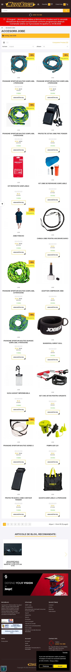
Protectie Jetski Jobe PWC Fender (52, 133)
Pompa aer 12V (53, 445)
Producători (4, 641)
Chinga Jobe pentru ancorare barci (52, 238)
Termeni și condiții (30, 623)
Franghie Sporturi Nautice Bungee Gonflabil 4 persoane (18, 341)
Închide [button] (65, 652)
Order (26, 643)
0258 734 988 (37, 15)
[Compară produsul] (21, 72)
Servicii (27, 617)
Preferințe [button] (46, 666)
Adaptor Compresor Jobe (53, 291)
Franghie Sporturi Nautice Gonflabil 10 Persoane (18, 292)
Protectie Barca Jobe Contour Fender (18, 499)
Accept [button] (60, 666)
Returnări (51, 609)
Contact (51, 605)
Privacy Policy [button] (54, 661)
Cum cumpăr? (29, 621)
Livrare (50, 607)
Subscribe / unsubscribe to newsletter (32, 648)
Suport (27, 613)
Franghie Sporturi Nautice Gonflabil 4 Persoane (53, 82)
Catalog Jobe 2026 (10, 36)
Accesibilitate (29, 607)
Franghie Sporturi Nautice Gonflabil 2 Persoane (18, 82)
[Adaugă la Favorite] (16, 72)
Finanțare (27, 619)
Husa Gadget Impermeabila (18, 393)
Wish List (27, 645)
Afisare (39, 46)
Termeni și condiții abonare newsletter (33, 630)
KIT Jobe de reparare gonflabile (52, 183)
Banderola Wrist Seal (52, 343)
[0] (51, 4)
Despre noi (28, 615)
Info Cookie (28, 628)
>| (29, 524)
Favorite (44, 4)
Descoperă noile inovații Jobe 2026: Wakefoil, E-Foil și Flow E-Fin (13, 563)
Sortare (4, 46)
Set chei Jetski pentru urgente (52, 396)
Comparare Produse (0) (60, 42)
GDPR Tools (28, 605)
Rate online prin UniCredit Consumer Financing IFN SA (35, 610)
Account (27, 641)
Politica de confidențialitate (33, 626)
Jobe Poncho (18, 236)
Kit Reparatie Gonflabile (18, 186)
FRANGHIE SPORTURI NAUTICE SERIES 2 (18, 445)
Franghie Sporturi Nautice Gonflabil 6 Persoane (18, 134)
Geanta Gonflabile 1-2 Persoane (52, 498)
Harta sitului (52, 611)
